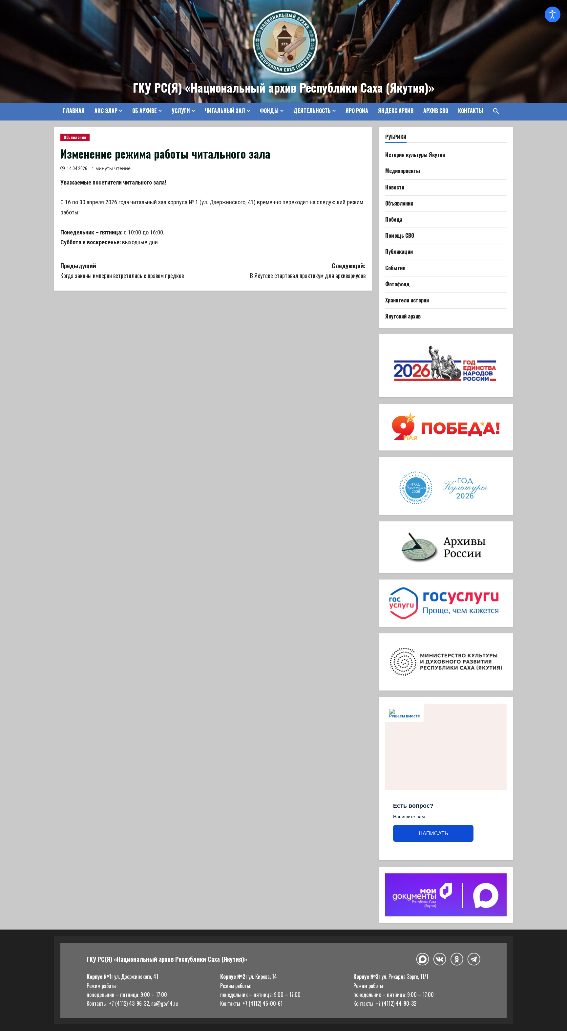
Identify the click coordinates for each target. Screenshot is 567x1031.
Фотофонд (397, 284)
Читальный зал (225, 111)
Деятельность (312, 111)
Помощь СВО (399, 235)
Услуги (181, 111)
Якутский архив (403, 316)
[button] (493, 111)
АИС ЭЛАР (105, 111)
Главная (74, 111)
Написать (433, 833)
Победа (393, 219)
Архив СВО (435, 111)
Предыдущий (122, 270)
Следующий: (308, 270)
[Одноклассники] (456, 959)
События (395, 268)
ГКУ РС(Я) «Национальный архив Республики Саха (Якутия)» (283, 87)
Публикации (399, 251)
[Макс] (422, 959)
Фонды (269, 111)
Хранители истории (407, 300)
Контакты (470, 111)
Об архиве (144, 111)
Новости (394, 187)
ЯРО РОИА (357, 111)
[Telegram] (473, 959)
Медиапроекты (402, 171)
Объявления (75, 137)
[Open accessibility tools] (552, 14)
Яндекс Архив (395, 111)
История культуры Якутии (415, 155)
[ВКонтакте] (439, 959)
